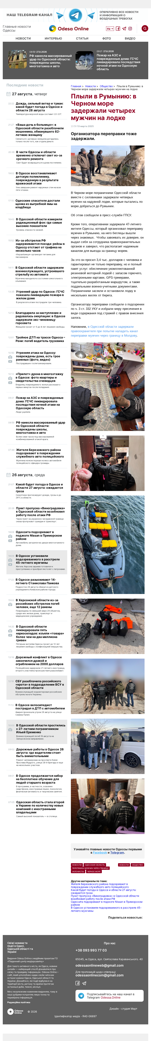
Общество (137, 865)
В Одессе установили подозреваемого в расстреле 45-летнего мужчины (106, 909)
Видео (130, 38)
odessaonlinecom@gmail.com (100, 975)
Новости (23, 38)
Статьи (82, 38)
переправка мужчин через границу (90, 868)
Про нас (109, 943)
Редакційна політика (18, 1002)
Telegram (117, 852)
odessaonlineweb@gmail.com (100, 965)
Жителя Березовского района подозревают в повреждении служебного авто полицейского (100, 885)
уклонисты (78, 871)
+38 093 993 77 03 (91, 950)
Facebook (100, 852)
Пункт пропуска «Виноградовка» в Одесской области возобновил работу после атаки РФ (105, 897)
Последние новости (24, 85)
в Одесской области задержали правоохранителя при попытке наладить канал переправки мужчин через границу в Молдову (104, 331)
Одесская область (95, 865)
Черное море (94, 871)
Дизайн (114, 1008)
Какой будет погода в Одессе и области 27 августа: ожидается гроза (103, 891)
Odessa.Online (110, 997)
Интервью (53, 38)
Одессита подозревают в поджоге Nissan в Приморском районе (107, 903)
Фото (106, 38)
